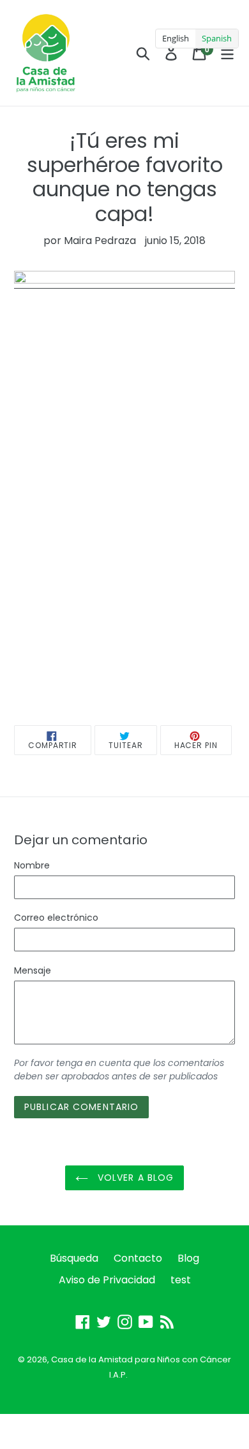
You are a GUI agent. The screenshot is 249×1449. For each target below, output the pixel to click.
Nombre (32, 865)
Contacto (138, 1258)
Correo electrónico (56, 917)
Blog (188, 1258)
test (180, 1279)
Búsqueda (74, 1258)
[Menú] (227, 53)
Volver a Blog (134, 1177)
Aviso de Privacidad (107, 1279)
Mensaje (32, 970)
